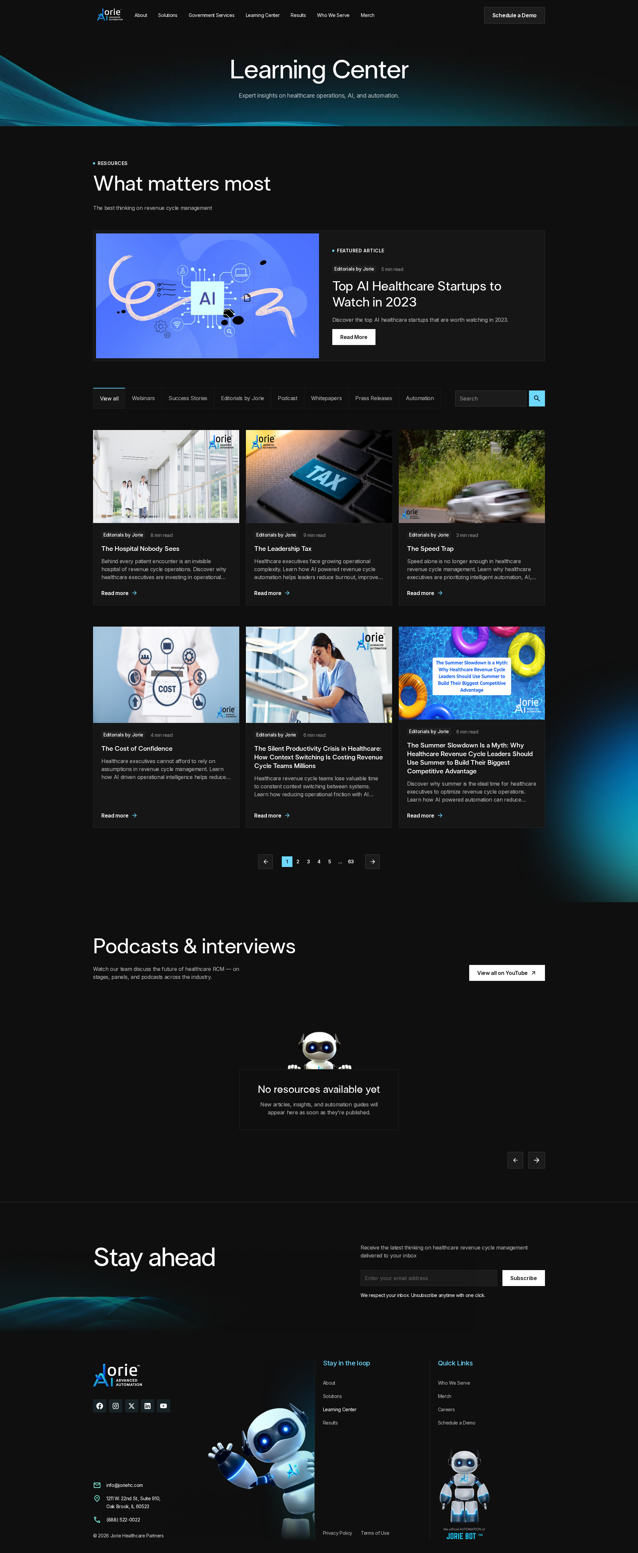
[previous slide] (515, 1160)
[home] (110, 15)
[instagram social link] (147, 1406)
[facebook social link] (99, 1406)
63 (351, 861)
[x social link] (131, 1406)
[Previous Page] (265, 861)
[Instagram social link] (115, 1406)
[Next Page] (372, 861)
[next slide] (536, 1160)
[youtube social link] (163, 1406)
